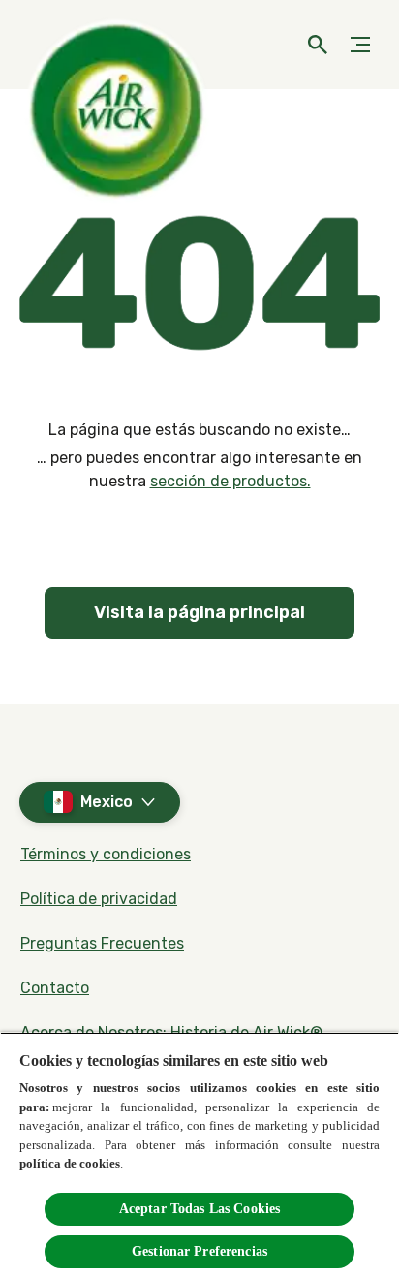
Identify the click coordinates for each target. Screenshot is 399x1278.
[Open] (317, 44)
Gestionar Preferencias (199, 1251)
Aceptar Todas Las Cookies (200, 1208)
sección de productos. (230, 481)
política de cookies (69, 1163)
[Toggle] (360, 44)
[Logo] (53, 45)
